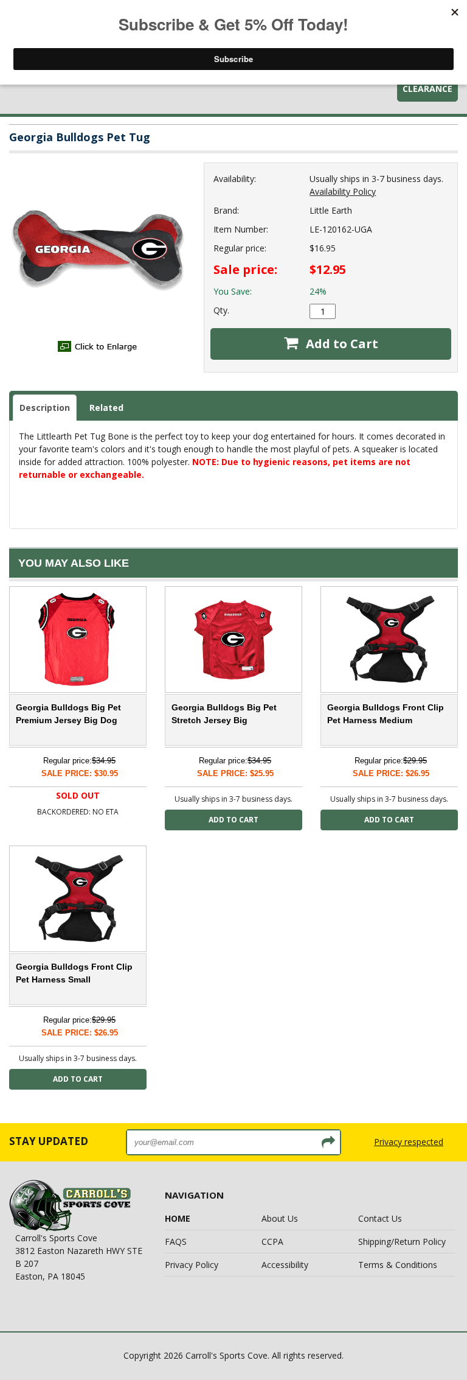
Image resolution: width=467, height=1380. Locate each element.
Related (106, 407)
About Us (279, 1218)
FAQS (176, 1241)
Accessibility (284, 1264)
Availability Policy (343, 191)
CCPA (272, 1241)
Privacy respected (408, 1141)
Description (44, 407)
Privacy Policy (191, 1264)
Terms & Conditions (397, 1264)
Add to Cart (340, 343)
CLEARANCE (427, 88)
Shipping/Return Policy (402, 1241)
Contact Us (380, 1218)
